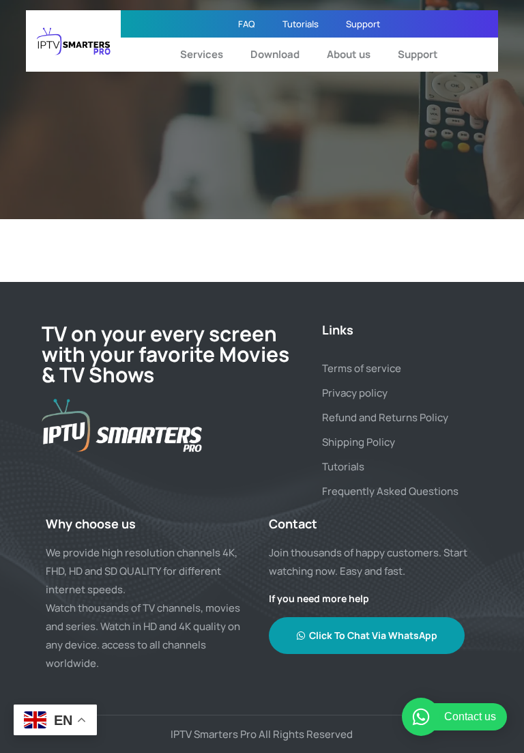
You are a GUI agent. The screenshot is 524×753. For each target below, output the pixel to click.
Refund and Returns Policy (385, 417)
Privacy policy (355, 393)
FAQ (246, 24)
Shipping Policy (358, 442)
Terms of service (361, 368)
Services (201, 54)
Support (363, 24)
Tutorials (300, 24)
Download (275, 54)
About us (348, 54)
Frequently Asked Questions (390, 491)
